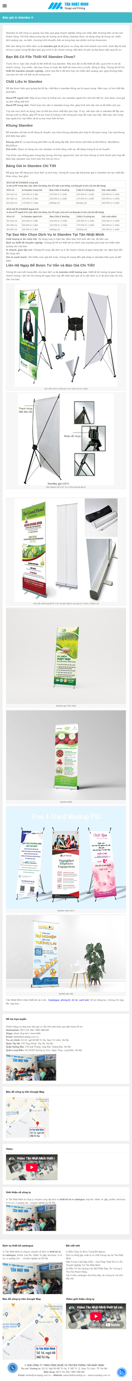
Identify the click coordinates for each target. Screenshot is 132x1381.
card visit (84, 1000)
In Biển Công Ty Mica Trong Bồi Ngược (86, 1251)
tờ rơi (75, 1000)
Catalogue (53, 1000)
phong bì (65, 1000)
